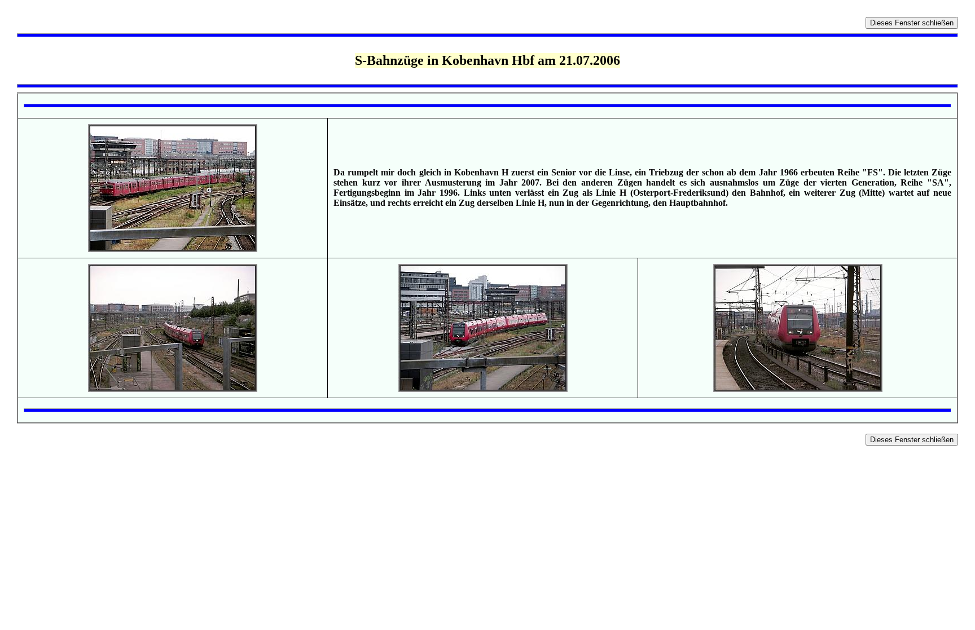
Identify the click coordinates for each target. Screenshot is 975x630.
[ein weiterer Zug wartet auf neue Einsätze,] (483, 389)
